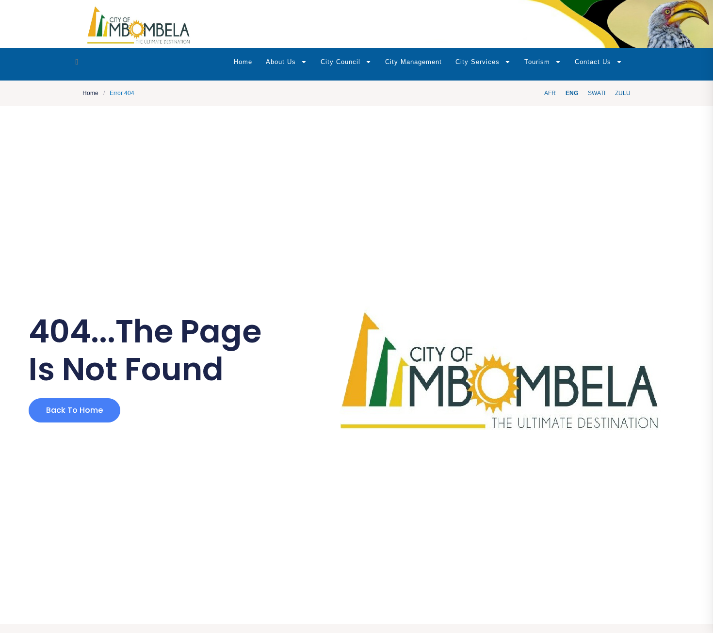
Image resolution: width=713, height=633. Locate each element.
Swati (596, 93)
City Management (413, 61)
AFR (550, 93)
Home (243, 61)
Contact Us (593, 61)
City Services (477, 61)
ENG (572, 93)
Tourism (537, 61)
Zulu (623, 93)
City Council (340, 61)
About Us (281, 61)
